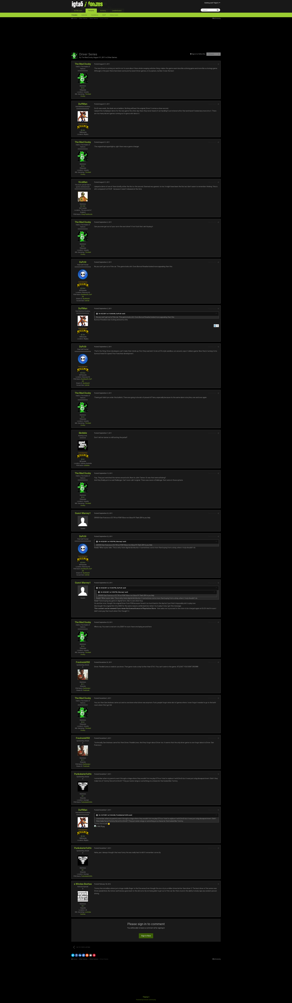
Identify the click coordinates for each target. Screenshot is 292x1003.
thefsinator (86, 688)
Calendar (84, 15)
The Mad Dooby (87, 57)
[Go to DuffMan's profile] (83, 116)
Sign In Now (146, 936)
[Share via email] (90, 955)
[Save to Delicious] (83, 955)
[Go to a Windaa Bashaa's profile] (83, 896)
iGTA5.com (78, 11)
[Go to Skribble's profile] (83, 445)
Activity (103, 11)
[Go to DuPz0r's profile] (83, 274)
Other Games (112, 57)
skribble (86, 465)
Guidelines (94, 15)
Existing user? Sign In (212, 3)
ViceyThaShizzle (86, 214)
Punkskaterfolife (82, 774)
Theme (145, 997)
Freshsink (86, 690)
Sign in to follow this (198, 54)
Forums (91, 11)
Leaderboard (116, 11)
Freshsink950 (83, 662)
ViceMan (82, 182)
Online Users (114, 15)
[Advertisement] (112, 35)
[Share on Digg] (80, 955)
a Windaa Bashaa (83, 884)
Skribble (83, 433)
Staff (104, 15)
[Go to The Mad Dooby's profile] (75, 56)
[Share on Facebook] (76, 955)
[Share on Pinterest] (94, 955)
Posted (102, 64)
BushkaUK (86, 298)
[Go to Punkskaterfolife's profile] (83, 786)
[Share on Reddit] (87, 955)
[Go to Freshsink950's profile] (83, 675)
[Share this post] (218, 64)
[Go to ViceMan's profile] (83, 196)
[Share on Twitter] (72, 955)
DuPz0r (82, 262)
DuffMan (82, 104)
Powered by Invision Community (146, 999)
